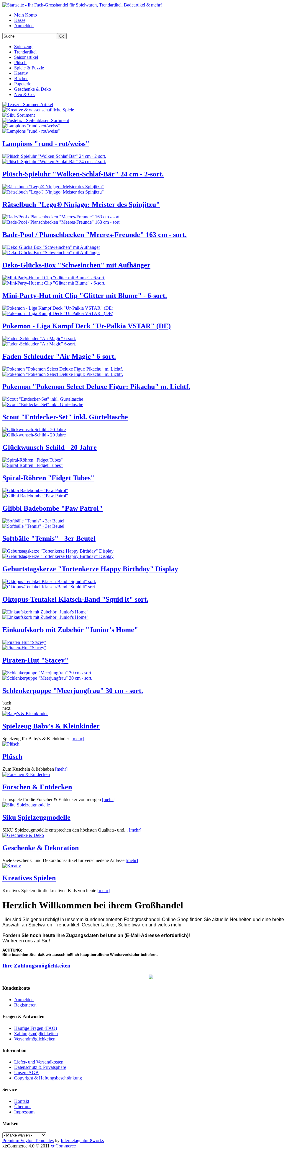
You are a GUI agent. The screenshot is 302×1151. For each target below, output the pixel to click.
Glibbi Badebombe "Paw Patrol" (52, 508)
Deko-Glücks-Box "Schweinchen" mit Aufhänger (76, 265)
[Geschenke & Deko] (23, 835)
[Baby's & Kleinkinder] (25, 713)
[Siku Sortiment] (18, 115)
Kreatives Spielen (29, 878)
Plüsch (12, 756)
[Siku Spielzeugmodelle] (26, 804)
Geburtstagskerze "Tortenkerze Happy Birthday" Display (90, 569)
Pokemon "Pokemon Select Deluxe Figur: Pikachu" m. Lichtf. (96, 386)
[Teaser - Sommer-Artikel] (27, 104)
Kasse (19, 20)
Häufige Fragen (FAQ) (35, 1028)
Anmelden (24, 25)
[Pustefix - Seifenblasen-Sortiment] (35, 120)
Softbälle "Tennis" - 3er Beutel (49, 538)
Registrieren (25, 1004)
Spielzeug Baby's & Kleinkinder (51, 726)
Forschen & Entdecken (37, 787)
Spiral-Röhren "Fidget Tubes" (48, 478)
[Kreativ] (11, 865)
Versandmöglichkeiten (34, 1038)
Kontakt (21, 1101)
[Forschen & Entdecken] (26, 774)
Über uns (22, 1106)
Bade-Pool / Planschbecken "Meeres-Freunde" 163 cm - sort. (94, 234)
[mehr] (77, 738)
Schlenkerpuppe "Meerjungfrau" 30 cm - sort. (72, 690)
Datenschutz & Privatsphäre (40, 1067)
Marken (10, 1123)
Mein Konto (25, 14)
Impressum (24, 1111)
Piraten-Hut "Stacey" (35, 660)
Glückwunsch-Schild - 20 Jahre (49, 447)
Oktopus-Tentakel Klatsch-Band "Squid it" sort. (75, 599)
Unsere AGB (26, 1072)
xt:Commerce (63, 1145)
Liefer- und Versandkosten (38, 1061)
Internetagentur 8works (82, 1140)
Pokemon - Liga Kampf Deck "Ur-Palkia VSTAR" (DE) (86, 326)
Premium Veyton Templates (28, 1140)
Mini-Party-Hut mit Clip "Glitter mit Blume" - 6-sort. (84, 295)
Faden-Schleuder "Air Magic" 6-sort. (59, 356)
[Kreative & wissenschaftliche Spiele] (38, 109)
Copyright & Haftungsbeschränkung (48, 1077)
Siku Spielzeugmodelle (36, 817)
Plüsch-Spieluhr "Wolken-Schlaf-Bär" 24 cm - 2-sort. (83, 174)
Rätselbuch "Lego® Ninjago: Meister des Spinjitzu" (81, 204)
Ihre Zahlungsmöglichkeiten (36, 965)
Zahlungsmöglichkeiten (36, 1033)
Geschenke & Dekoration (40, 848)
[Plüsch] (10, 743)
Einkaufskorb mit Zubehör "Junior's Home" (70, 630)
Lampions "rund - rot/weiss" (45, 143)
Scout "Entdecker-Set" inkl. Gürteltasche (65, 417)
